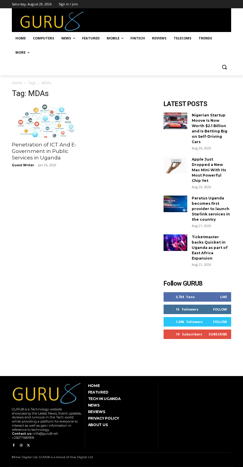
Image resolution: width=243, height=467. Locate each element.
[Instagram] (21, 445)
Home (17, 82)
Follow (220, 309)
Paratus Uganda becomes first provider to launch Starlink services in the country (211, 209)
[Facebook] (13, 445)
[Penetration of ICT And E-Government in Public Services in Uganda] (45, 120)
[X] (28, 445)
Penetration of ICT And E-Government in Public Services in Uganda (44, 151)
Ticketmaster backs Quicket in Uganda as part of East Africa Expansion (210, 247)
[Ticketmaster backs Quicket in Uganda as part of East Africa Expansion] (175, 242)
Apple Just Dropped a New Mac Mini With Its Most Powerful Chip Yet (209, 170)
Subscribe (218, 334)
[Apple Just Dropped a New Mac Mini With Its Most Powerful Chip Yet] (175, 165)
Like (223, 297)
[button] (224, 67)
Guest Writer (23, 165)
